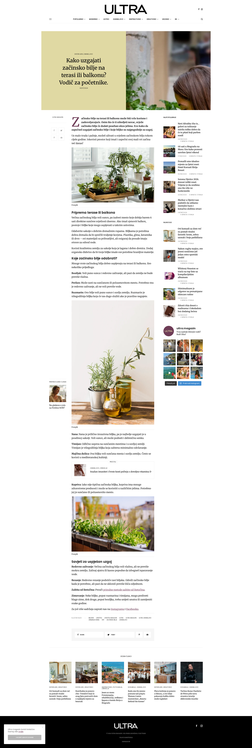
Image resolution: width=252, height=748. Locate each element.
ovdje (20, 731)
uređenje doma (94, 620)
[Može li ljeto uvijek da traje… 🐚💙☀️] (169, 373)
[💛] (169, 359)
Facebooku (132, 609)
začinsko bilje (112, 620)
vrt (103, 620)
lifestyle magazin (110, 618)
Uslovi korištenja (126, 737)
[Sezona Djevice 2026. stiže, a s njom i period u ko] (183, 359)
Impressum (126, 741)
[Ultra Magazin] (126, 9)
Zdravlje (103, 468)
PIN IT (114, 175)
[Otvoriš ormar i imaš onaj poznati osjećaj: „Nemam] (169, 345)
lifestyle (99, 618)
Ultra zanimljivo (145, 618)
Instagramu (117, 609)
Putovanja (117, 687)
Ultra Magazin (57, 117)
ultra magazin (131, 618)
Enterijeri (79, 54)
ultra (121, 618)
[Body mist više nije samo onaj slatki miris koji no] (197, 373)
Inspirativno (107, 687)
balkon (91, 618)
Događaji (132, 687)
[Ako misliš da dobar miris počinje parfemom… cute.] (183, 373)
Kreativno (62, 687)
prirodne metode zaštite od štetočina (124, 589)
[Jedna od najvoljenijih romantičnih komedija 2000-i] (183, 345)
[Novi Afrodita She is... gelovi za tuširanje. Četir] (197, 359)
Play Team (142, 733)
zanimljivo (123, 620)
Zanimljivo (88, 54)
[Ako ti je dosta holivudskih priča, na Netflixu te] (197, 345)
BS (176, 19)
